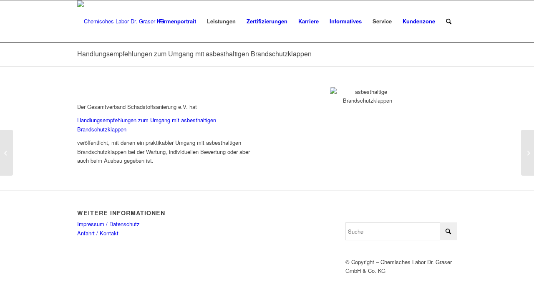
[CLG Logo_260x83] (120, 21)
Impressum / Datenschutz (108, 224)
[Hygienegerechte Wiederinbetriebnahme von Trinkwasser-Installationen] (6, 153)
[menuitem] (178, 21)
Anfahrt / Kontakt (97, 233)
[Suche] (449, 21)
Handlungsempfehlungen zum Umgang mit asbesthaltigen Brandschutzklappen (194, 53)
